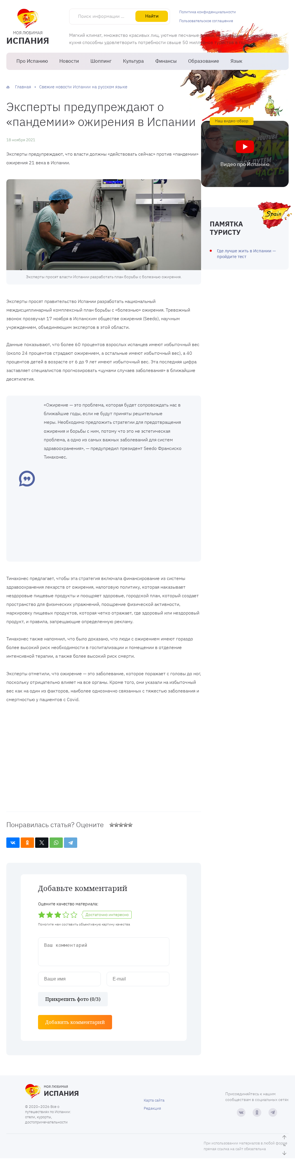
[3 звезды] (121, 825)
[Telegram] (70, 842)
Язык (236, 61)
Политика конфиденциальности (207, 11)
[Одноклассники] (27, 842)
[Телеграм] (272, 1112)
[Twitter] (41, 842)
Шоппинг (100, 61)
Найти (151, 16)
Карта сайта (154, 1100)
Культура (133, 61)
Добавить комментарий (75, 1022)
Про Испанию (32, 61)
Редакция (152, 1108)
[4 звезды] (125, 825)
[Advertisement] (118, 510)
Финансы (166, 61)
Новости (69, 61)
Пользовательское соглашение (206, 20)
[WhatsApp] (56, 842)
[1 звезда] (111, 825)
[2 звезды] (116, 825)
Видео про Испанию (244, 164)
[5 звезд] (130, 825)
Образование (203, 61)
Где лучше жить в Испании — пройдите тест (246, 253)
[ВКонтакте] (13, 842)
